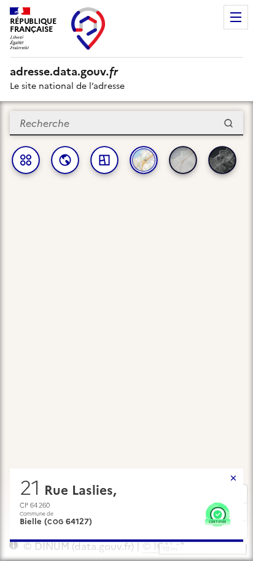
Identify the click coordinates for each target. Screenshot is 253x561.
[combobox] (126, 123)
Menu (236, 17)
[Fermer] (233, 478)
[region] (126, 331)
